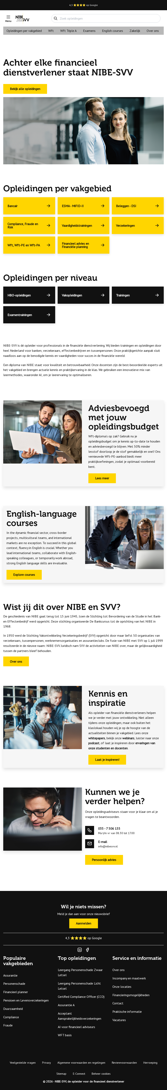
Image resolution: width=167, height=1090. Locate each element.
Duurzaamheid (13, 1009)
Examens (89, 31)
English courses (112, 31)
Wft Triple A (68, 31)
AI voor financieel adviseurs (76, 1027)
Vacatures (119, 1020)
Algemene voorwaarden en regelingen (81, 1062)
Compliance (11, 1017)
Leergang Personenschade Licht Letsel (79, 985)
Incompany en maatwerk (129, 978)
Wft (51, 31)
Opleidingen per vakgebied (24, 31)
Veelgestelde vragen (23, 1062)
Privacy (46, 1062)
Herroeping (150, 1062)
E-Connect (79, 1073)
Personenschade (14, 983)
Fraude (8, 1025)
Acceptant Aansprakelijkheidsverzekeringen (79, 1016)
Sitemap (61, 1073)
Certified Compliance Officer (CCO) (81, 997)
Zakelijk (135, 31)
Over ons (153, 31)
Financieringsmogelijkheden (130, 995)
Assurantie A (66, 1005)
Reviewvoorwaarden (124, 1062)
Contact (117, 1003)
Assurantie (10, 975)
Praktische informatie (127, 1011)
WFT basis (65, 1035)
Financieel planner (15, 992)
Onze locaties (121, 987)
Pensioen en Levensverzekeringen (26, 1000)
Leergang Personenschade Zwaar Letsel (80, 972)
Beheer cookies (101, 1073)
